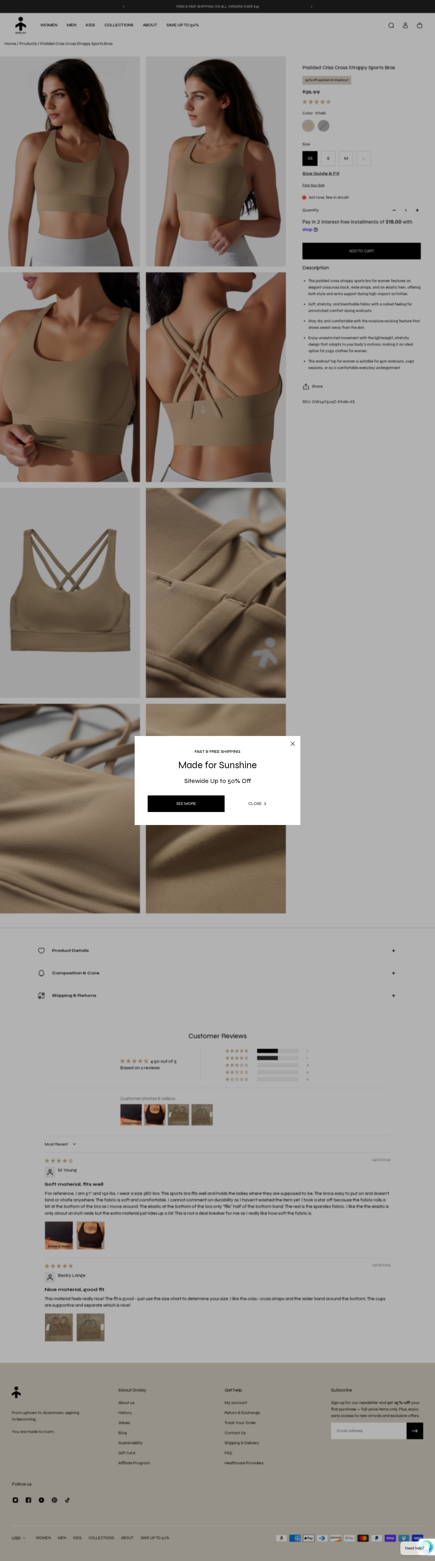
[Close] (286, 729)
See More (186, 803)
